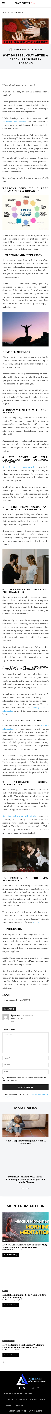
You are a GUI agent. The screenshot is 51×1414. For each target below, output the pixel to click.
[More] (38, 76)
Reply (12, 1021)
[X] (33, 1388)
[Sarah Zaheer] (11, 49)
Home (5, 13)
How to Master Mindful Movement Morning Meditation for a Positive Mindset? (24, 1246)
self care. (37, 922)
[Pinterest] (28, 1388)
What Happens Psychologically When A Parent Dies (25, 1142)
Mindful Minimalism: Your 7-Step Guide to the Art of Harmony (24, 1296)
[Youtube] (37, 1388)
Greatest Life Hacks (8, 1341)
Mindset (5, 1240)
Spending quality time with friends (19, 816)
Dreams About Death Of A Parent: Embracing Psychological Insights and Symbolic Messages (25, 1179)
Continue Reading (10, 1255)
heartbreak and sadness (14, 121)
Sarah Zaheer (20, 49)
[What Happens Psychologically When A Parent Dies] (25, 1125)
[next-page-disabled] (27, 1188)
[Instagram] (24, 1388)
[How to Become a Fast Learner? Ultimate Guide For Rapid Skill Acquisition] (25, 1327)
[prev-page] (23, 1188)
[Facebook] (19, 1388)
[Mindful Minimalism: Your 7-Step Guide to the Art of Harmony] (25, 1277)
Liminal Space (17, 13)
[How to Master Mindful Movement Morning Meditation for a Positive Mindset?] (25, 1227)
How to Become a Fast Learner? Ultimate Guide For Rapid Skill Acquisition (23, 1346)
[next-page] (9, 1362)
